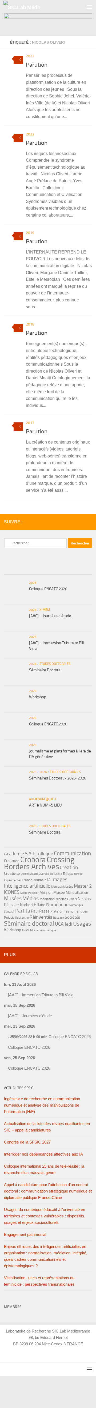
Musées (13, 898)
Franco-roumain (34, 880)
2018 (30, 324)
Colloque (44, 854)
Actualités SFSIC (18, 1088)
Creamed (11, 860)
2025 (33, 745)
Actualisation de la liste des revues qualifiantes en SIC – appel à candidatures (47, 1126)
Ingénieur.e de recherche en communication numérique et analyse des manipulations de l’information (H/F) (42, 1105)
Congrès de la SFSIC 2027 (27, 1142)
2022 (30, 134)
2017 (30, 423)
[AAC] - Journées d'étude (30, 1015)
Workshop (37, 697)
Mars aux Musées (62, 886)
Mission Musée (52, 892)
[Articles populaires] (48, 569)
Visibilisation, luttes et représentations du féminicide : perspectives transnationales (39, 1280)
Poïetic (9, 917)
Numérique (57, 904)
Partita (22, 911)
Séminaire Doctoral (45, 670)
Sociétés (72, 917)
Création (69, 867)
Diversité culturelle (50, 874)
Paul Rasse (40, 911)
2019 (30, 232)
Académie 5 (16, 854)
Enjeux (68, 874)
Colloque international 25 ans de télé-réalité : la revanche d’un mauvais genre (44, 1169)
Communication (72, 853)
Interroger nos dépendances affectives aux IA (43, 1154)
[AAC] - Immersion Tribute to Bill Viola (40, 995)
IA (49, 879)
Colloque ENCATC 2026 (48, 588)
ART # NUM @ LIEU (42, 799)
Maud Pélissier (29, 893)
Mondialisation (77, 893)
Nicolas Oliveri (66, 899)
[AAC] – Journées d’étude (50, 616)
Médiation (47, 899)
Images (59, 879)
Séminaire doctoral (29, 923)
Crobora (33, 859)
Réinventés (41, 917)
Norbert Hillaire (32, 904)
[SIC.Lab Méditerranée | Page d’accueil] (27, 7)
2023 (30, 56)
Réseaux (58, 917)
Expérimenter (12, 880)
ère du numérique (45, 930)
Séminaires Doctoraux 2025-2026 (57, 778)
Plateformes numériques (69, 911)
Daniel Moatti (29, 874)
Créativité (12, 873)
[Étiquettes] (77, 569)
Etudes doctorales (55, 664)
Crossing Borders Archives (39, 863)
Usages (82, 923)
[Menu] (89, 6)
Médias (30, 898)
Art (32, 854)
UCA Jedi (63, 924)
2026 (33, 583)
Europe (78, 874)
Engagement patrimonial (25, 1234)
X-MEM (44, 610)
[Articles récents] (18, 569)
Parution (36, 64)
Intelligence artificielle (27, 886)
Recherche (22, 917)
